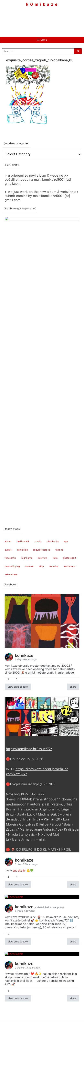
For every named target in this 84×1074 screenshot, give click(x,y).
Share (73, 686)
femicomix (10, 557)
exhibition (22, 549)
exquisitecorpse (41, 549)
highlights (26, 557)
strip (41, 566)
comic (38, 541)
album (8, 541)
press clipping (12, 566)
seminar (29, 566)
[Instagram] (42, 18)
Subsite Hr (19, 870)
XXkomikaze (11, 574)
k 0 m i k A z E (42, 4)
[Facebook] (30, 18)
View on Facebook (18, 686)
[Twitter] (54, 18)
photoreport (69, 557)
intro (55, 557)
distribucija (53, 541)
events (8, 549)
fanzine (59, 549)
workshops (69, 566)
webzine (53, 566)
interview (42, 557)
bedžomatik (23, 541)
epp (66, 541)
